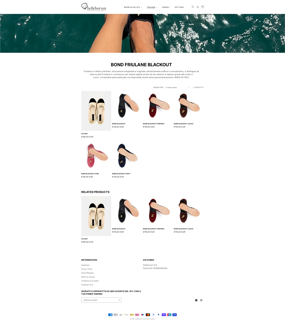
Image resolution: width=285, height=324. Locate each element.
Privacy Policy (86, 269)
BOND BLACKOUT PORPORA (153, 124)
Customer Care (87, 285)
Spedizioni (85, 265)
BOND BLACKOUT (119, 124)
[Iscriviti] (118, 300)
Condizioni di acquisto (90, 281)
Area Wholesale (87, 273)
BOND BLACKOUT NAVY (121, 174)
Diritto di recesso (88, 277)
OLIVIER (84, 134)
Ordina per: (158, 87)
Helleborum (138, 319)
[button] (133, 7)
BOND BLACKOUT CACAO (183, 124)
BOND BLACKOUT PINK (90, 174)
